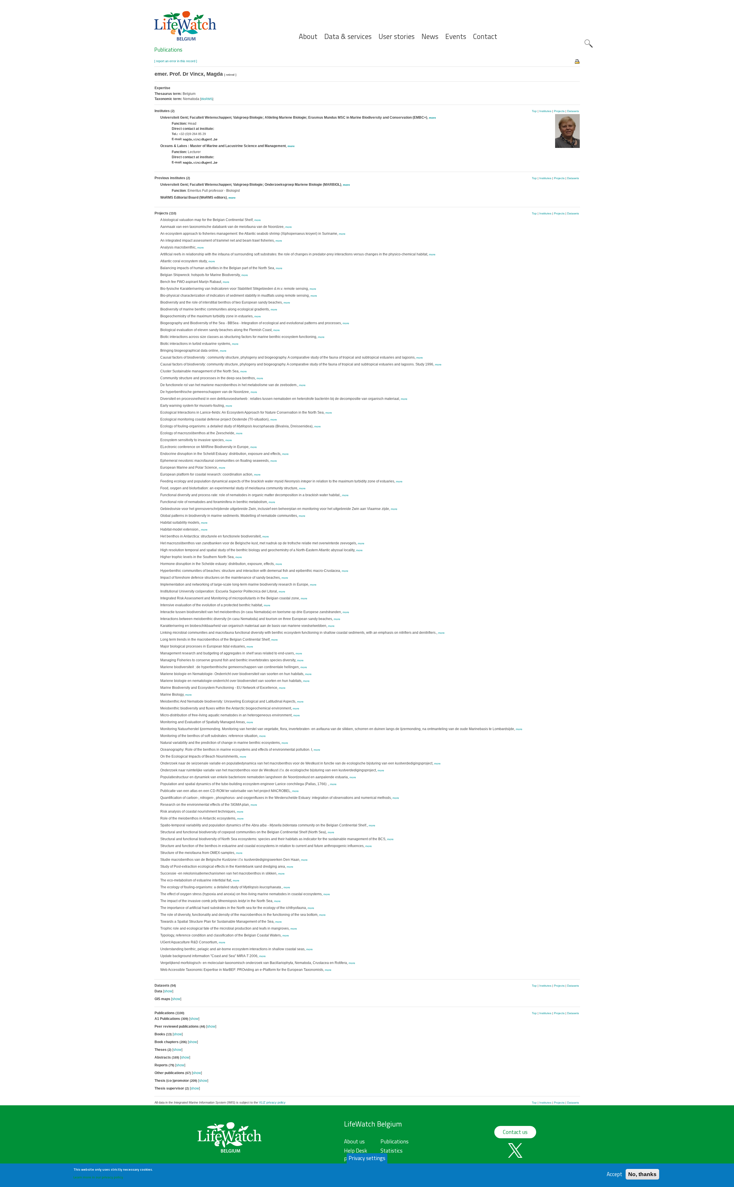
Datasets (573, 111)
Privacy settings (367, 1158)
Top (534, 111)
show (168, 991)
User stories (396, 36)
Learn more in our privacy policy (98, 1177)
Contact (485, 36)
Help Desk (355, 1151)
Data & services (348, 36)
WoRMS (206, 99)
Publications (168, 50)
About (308, 36)
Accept (614, 1174)
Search (588, 43)
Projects (559, 111)
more (432, 117)
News (429, 36)
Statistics (391, 1151)
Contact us (515, 1132)
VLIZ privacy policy (272, 1102)
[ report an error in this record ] (175, 61)
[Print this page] (577, 61)
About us (354, 1141)
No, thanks (642, 1174)
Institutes (545, 111)
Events (455, 36)
